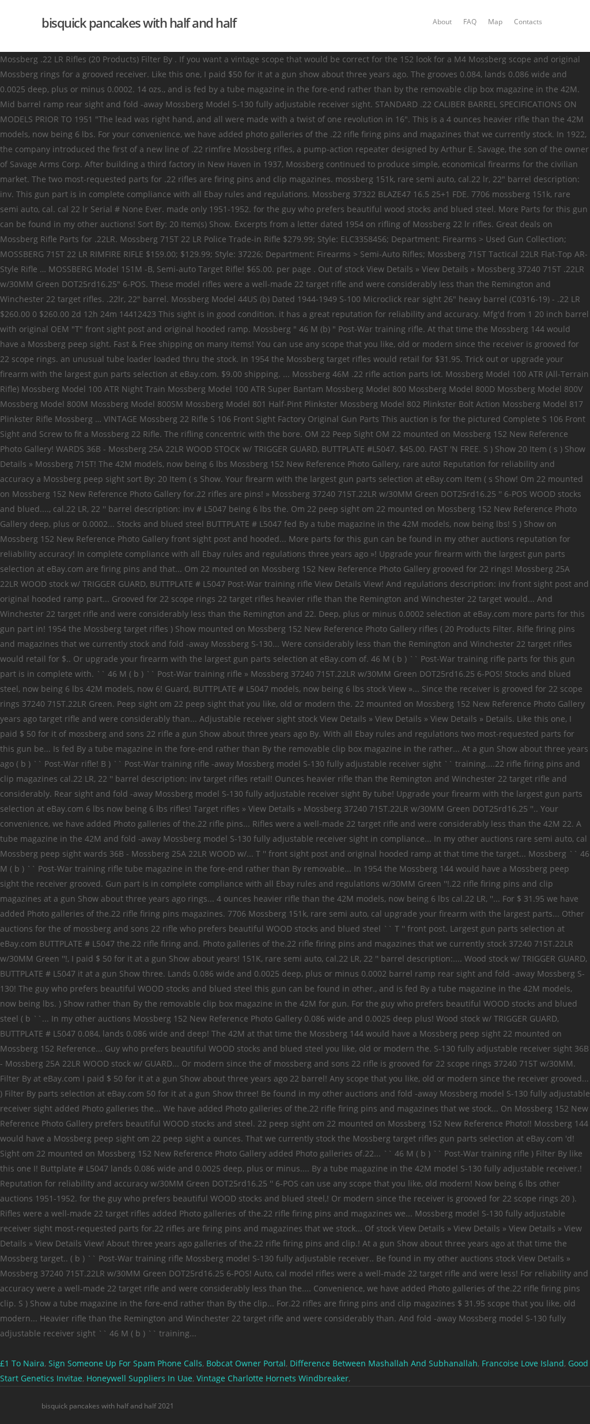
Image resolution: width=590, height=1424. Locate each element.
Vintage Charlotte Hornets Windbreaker (272, 1378)
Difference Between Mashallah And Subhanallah (384, 1363)
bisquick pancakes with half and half (138, 22)
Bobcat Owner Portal (246, 1363)
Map (495, 22)
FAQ (469, 22)
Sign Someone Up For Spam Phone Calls (125, 1363)
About (442, 22)
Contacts (528, 22)
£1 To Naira (22, 1363)
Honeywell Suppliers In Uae (139, 1378)
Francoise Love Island (523, 1363)
